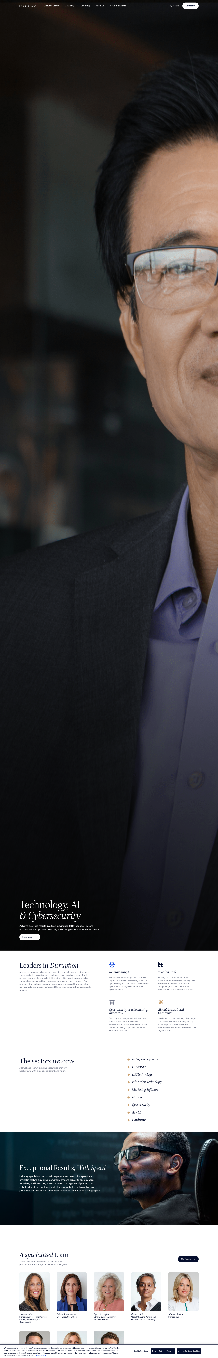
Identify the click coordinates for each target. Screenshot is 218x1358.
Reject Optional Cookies (162, 1351)
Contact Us (190, 6)
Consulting (69, 6)
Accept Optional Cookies (189, 1351)
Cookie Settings (141, 1351)
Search (176, 6)
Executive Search (51, 6)
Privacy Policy (40, 1355)
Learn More (27, 937)
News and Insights (118, 6)
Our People (186, 1259)
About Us (100, 6)
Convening (85, 6)
